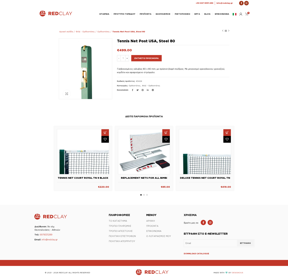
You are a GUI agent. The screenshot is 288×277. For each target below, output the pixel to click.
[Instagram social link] (210, 222)
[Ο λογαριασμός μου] (241, 14)
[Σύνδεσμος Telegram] (153, 90)
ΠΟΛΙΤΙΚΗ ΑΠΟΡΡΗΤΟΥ (122, 241)
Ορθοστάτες (103, 32)
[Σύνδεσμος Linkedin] (148, 90)
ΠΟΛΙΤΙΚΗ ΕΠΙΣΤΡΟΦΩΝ (122, 236)
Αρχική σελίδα (66, 32)
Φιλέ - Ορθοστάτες (85, 32)
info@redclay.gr (50, 239)
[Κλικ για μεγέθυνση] (66, 94)
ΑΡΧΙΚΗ (150, 221)
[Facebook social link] (203, 222)
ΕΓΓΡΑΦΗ (245, 243)
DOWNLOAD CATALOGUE (196, 254)
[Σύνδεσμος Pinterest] (142, 90)
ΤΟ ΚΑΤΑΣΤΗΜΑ (118, 221)
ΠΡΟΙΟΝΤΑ (152, 226)
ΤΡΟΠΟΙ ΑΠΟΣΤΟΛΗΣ (121, 231)
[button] (105, 132)
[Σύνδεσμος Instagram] (246, 3)
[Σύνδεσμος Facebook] (241, 3)
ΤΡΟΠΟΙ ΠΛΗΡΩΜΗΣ (120, 226)
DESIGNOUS (237, 273)
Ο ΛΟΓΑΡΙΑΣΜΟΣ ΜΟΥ (158, 236)
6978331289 (46, 234)
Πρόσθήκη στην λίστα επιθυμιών (105, 139)
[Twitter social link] (137, 90)
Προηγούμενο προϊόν (222, 30)
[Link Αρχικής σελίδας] (55, 16)
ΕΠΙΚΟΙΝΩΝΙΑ (153, 231)
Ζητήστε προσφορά (146, 58)
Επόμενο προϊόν (228, 30)
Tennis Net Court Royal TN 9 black (83, 177)
